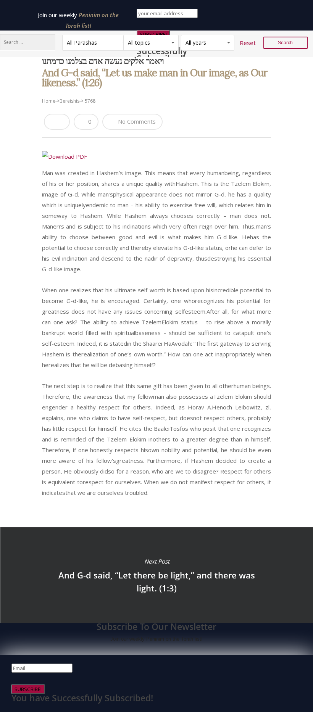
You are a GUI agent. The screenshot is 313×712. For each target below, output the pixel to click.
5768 (90, 101)
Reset (248, 43)
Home (48, 101)
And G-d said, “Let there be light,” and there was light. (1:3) (156, 575)
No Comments (136, 121)
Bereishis (69, 101)
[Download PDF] (64, 156)
